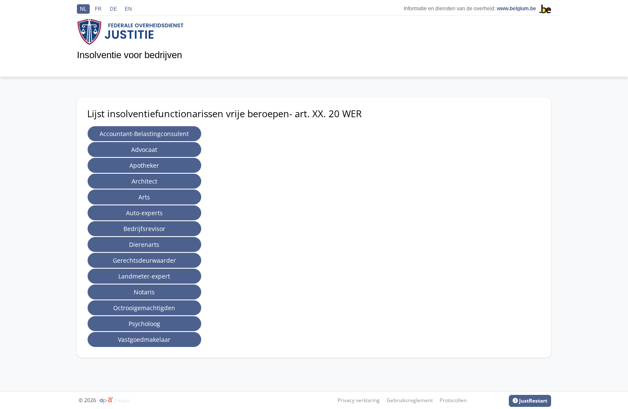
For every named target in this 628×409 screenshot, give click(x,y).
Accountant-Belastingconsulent (144, 134)
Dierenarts (144, 244)
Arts (144, 197)
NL (83, 9)
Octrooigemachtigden (144, 308)
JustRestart (532, 400)
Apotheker (144, 165)
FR (98, 9)
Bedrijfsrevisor (144, 229)
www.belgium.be (516, 9)
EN (128, 9)
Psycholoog (144, 324)
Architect (144, 181)
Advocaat (144, 149)
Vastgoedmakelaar (144, 339)
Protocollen (453, 400)
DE (113, 9)
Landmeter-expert (144, 276)
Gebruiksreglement (410, 400)
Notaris (144, 292)
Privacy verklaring (358, 400)
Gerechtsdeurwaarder (144, 260)
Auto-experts (144, 213)
